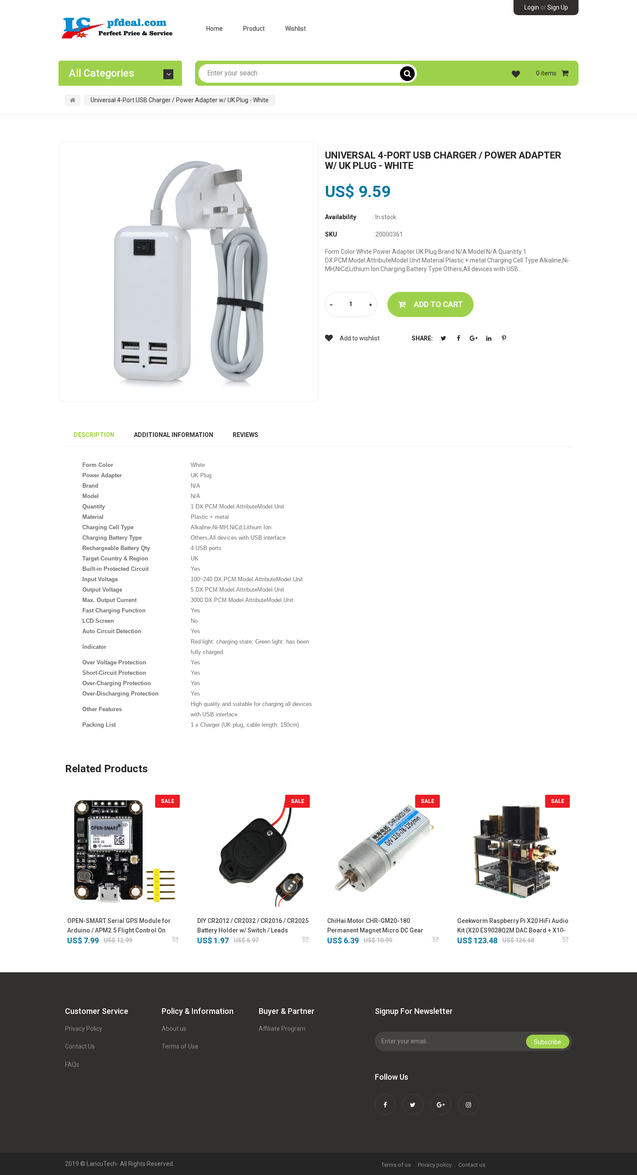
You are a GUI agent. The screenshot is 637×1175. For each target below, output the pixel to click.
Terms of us (396, 1165)
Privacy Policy (83, 1028)
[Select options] (305, 939)
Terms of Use (180, 1046)
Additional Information (173, 434)
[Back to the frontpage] (72, 100)
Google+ (474, 338)
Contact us (471, 1165)
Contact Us (80, 1046)
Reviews (245, 434)
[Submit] (175, 939)
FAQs (72, 1064)
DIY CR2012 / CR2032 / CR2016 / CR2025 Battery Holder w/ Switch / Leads (253, 925)
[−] (331, 305)
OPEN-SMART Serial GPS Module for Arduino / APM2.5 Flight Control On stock (119, 926)
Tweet (443, 338)
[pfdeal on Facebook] (385, 1098)
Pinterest (504, 338)
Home (214, 28)
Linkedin (489, 338)
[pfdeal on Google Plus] (441, 1098)
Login (531, 7)
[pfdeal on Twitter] (413, 1098)
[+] (370, 305)
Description (94, 434)
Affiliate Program (282, 1028)
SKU (331, 234)
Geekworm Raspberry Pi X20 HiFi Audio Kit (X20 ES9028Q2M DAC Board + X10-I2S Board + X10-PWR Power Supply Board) (513, 926)
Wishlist (295, 28)
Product (254, 28)
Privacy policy (435, 1165)
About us (174, 1028)
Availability (340, 217)
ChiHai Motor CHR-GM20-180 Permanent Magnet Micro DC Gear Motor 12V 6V (375, 926)
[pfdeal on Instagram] (468, 1098)
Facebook (458, 338)
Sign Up (557, 7)
